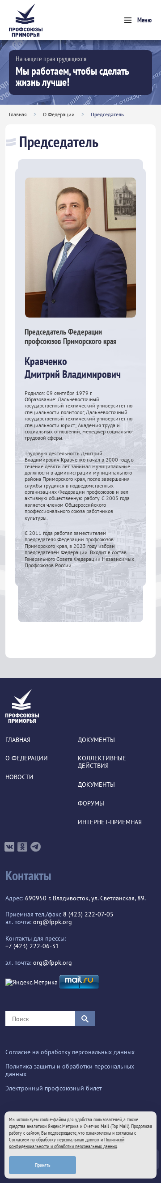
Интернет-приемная (110, 822)
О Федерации (59, 114)
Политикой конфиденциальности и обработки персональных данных (66, 1142)
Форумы (91, 803)
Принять (43, 1165)
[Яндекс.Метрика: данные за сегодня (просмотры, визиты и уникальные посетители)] (31, 982)
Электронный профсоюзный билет (53, 1088)
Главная (18, 114)
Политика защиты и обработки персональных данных (69, 1070)
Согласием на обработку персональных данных (54, 1139)
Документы (96, 740)
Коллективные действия (102, 762)
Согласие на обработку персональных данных (70, 1052)
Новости (19, 777)
